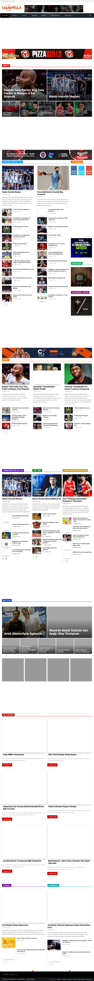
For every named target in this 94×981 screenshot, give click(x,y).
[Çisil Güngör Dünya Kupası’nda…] (24, 906)
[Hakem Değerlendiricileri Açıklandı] (36, 550)
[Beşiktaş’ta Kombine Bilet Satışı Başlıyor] (7, 289)
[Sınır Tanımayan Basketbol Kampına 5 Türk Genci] (65, 109)
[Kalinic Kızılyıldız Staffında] (6, 426)
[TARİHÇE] (81, 669)
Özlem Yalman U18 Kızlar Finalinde (27, 938)
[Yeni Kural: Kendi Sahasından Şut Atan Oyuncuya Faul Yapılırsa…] (8, 954)
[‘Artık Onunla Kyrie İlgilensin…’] (7, 212)
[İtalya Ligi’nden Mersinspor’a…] (6, 527)
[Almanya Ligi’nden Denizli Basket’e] (42, 289)
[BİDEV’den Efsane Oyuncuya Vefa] (67, 554)
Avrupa (5, 360)
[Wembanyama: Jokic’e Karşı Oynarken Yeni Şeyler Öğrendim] (29, 646)
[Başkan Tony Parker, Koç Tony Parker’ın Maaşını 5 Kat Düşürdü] (24, 85)
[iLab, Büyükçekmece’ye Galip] (47, 109)
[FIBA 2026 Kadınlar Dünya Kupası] (69, 736)
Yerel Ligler (76, 360)
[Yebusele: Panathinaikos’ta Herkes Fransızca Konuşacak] (83, 109)
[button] (90, 15)
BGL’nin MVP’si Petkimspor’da (56, 278)
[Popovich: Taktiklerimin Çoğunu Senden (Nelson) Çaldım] (54, 956)
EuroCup (44, 360)
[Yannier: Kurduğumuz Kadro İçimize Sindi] (7, 255)
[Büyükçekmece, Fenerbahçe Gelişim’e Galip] (6, 544)
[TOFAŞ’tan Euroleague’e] (7, 246)
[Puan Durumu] (81, 306)
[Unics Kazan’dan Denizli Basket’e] (42, 263)
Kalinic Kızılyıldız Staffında (19, 423)
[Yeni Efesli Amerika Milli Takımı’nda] (7, 272)
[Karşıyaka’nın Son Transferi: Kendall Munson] (42, 246)
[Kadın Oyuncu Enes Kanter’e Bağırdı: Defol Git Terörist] (11, 646)
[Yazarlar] (58, 669)
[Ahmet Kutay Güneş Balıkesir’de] (47, 485)
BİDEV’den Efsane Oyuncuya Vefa (82, 552)
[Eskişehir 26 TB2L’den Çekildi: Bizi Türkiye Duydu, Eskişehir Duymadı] (36, 542)
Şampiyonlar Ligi (54, 360)
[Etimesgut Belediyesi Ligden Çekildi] (36, 525)
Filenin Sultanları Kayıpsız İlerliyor (62, 806)
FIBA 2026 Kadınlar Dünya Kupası (62, 754)
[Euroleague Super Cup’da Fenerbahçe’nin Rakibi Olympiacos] (6, 418)
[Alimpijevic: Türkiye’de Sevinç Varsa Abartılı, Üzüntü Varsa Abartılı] (42, 272)
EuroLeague (34, 360)
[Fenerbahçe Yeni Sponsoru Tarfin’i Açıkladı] (42, 297)
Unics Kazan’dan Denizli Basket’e (57, 261)
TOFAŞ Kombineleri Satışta (20, 226)
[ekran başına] (81, 277)
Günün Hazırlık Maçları (11, 192)
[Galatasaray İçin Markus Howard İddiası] (7, 297)
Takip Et (74, 166)
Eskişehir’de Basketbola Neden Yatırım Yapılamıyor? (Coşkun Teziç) (51, 532)
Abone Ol (89, 166)
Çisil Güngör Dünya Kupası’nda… (15, 925)
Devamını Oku (7, 765)
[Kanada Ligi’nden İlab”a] (36, 516)
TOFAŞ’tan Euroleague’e (20, 243)
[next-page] (6, 304)
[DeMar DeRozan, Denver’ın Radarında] (83, 646)
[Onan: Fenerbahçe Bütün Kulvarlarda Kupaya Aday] (42, 255)
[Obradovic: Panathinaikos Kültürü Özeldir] (29, 109)
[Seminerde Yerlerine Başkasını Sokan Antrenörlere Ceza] (67, 529)
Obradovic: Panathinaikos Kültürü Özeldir (44, 388)
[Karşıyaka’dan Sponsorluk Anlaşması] (42, 212)
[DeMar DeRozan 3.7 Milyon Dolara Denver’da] (47, 646)
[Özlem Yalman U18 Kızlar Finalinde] (8, 942)
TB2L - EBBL (37, 470)
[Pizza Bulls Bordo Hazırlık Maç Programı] (53, 178)
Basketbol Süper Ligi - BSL (12, 162)
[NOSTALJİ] (36, 669)
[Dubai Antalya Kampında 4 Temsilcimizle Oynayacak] (37, 426)
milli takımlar (8, 715)
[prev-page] (3, 304)
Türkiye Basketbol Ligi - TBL (13, 470)
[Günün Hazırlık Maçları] (69, 85)
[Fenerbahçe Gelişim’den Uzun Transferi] (6, 535)
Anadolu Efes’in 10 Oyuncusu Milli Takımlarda (22, 861)
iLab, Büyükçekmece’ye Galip (20, 516)
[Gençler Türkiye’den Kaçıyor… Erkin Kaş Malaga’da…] (67, 537)
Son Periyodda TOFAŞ (54, 235)
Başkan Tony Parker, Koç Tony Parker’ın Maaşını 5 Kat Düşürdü (15, 388)
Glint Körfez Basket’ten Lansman (22, 278)
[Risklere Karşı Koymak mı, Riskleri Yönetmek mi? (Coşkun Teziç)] (67, 520)
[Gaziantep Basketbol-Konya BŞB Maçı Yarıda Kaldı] (6, 552)
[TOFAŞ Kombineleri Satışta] (7, 229)
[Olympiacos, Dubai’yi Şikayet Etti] (68, 426)
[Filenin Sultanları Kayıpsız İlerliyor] (69, 788)
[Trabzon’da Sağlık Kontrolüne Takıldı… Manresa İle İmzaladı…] (7, 263)
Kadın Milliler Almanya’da (13, 754)
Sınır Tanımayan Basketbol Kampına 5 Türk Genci (75, 500)
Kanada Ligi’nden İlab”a (49, 514)
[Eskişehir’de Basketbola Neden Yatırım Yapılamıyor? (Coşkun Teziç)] (36, 533)
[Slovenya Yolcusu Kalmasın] (65, 646)
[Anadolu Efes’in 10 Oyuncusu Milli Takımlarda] (42, 220)
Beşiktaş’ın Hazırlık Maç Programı (58, 226)
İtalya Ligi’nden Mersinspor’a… (21, 524)
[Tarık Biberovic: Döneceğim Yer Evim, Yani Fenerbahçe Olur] (7, 220)
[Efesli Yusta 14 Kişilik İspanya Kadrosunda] (67, 546)
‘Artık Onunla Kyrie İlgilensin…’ (21, 209)
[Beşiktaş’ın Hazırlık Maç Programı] (42, 229)
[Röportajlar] (13, 669)
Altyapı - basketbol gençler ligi (75, 470)
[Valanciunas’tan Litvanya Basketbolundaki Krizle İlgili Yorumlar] (24, 788)
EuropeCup (66, 360)
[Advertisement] (47, 33)
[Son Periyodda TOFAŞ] (42, 238)
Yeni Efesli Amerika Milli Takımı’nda (23, 269)
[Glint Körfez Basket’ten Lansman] (7, 280)
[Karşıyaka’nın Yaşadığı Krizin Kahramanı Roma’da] (7, 238)
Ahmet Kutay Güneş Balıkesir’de (46, 499)
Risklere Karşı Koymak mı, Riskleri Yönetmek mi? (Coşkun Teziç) (82, 520)
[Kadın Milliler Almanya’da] (11, 109)
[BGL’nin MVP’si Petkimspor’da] (42, 280)
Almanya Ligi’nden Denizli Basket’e (58, 286)
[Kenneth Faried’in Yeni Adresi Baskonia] (37, 410)
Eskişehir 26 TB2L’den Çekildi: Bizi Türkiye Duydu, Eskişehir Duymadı (52, 541)
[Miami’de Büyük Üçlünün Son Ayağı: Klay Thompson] (69, 622)
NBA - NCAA (7, 600)
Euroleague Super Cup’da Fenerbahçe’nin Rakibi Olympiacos (19, 417)
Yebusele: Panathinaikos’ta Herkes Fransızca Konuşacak (76, 388)
